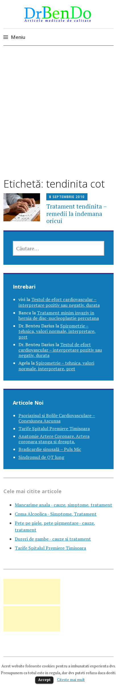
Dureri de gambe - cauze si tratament (53, 539)
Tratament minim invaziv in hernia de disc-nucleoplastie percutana (58, 315)
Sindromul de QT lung (41, 457)
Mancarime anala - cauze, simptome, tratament (63, 505)
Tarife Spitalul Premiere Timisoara (54, 428)
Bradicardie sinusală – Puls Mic (49, 449)
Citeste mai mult (71, 679)
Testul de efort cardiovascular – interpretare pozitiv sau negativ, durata (59, 302)
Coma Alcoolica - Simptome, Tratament (56, 514)
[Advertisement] (58, 116)
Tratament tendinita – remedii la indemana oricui (76, 213)
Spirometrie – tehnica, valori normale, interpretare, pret (57, 331)
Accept (44, 679)
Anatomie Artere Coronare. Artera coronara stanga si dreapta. (53, 439)
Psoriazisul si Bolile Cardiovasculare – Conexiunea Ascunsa (56, 418)
